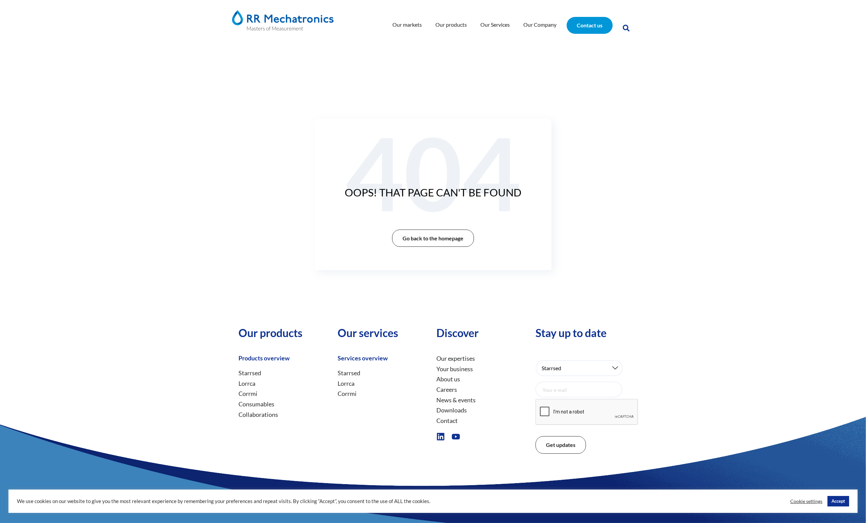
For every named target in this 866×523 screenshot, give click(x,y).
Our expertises (455, 358)
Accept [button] (838, 501)
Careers (446, 389)
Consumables (256, 404)
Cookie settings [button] (806, 501)
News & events (456, 400)
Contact (447, 420)
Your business (454, 369)
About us (448, 379)
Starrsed (249, 373)
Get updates (560, 445)
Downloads (451, 410)
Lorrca (246, 383)
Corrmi (247, 393)
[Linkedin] (440, 436)
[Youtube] (456, 436)
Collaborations (258, 414)
